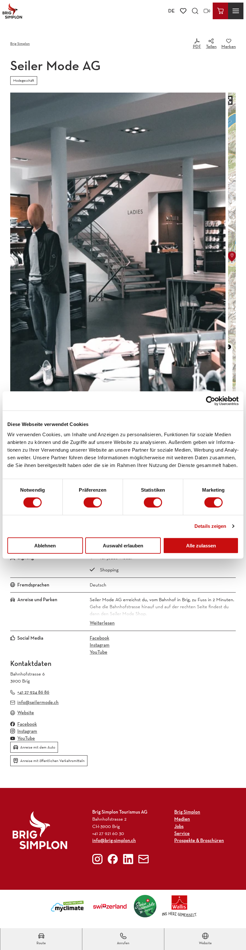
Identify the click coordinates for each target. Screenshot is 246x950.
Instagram (100, 645)
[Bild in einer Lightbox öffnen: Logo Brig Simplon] (40, 830)
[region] (232, 262)
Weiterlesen (102, 623)
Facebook (99, 638)
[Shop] (220, 11)
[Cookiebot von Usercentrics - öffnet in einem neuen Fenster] (211, 401)
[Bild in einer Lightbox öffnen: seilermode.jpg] (118, 262)
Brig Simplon (20, 43)
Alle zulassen (201, 545)
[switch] (93, 502)
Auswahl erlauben (123, 545)
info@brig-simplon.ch (114, 840)
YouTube (98, 652)
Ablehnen (45, 545)
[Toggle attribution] (229, 347)
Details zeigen (210, 526)
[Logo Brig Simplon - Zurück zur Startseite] (12, 11)
